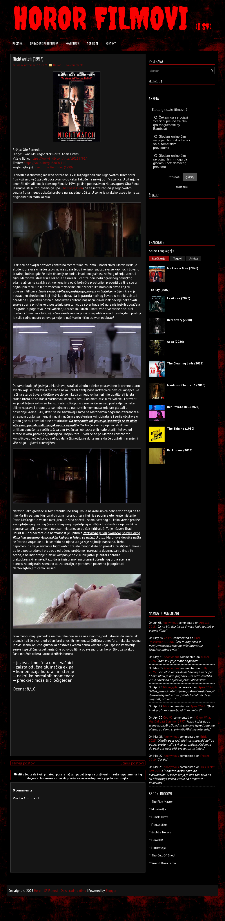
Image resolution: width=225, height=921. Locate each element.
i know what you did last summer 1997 (180, 719)
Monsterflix (158, 809)
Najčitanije (158, 258)
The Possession (72, 188)
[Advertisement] (77, 722)
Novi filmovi (73, 43)
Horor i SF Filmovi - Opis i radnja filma (60, 891)
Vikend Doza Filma (163, 863)
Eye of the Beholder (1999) (54, 167)
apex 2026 (205, 687)
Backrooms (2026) (179, 450)
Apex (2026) (175, 342)
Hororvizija (158, 848)
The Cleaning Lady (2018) (185, 363)
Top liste (92, 43)
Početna (17, 43)
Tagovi (177, 258)
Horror (57, 65)
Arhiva (193, 258)
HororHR (157, 840)
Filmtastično (159, 825)
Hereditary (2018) (179, 320)
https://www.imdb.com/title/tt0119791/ (59, 158)
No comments (74, 65)
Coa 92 (168, 717)
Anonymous (170, 623)
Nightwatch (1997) (28, 58)
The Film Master (162, 802)
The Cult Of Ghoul (163, 855)
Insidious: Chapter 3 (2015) (186, 385)
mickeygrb (170, 687)
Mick (166, 706)
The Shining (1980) (180, 429)
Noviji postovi (24, 763)
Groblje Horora (161, 832)
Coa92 (168, 638)
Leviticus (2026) (178, 298)
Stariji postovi (132, 763)
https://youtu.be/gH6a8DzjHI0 (45, 163)
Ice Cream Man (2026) (182, 268)
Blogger (110, 891)
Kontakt (111, 43)
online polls (182, 187)
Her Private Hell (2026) (183, 407)
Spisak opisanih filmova (44, 43)
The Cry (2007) (159, 290)
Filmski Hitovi (160, 817)
